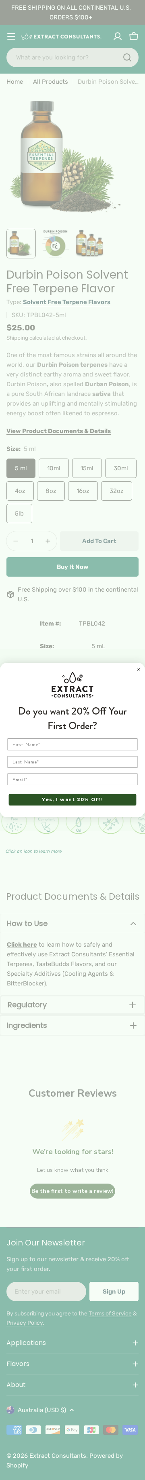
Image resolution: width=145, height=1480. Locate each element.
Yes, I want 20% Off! (72, 799)
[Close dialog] (138, 669)
